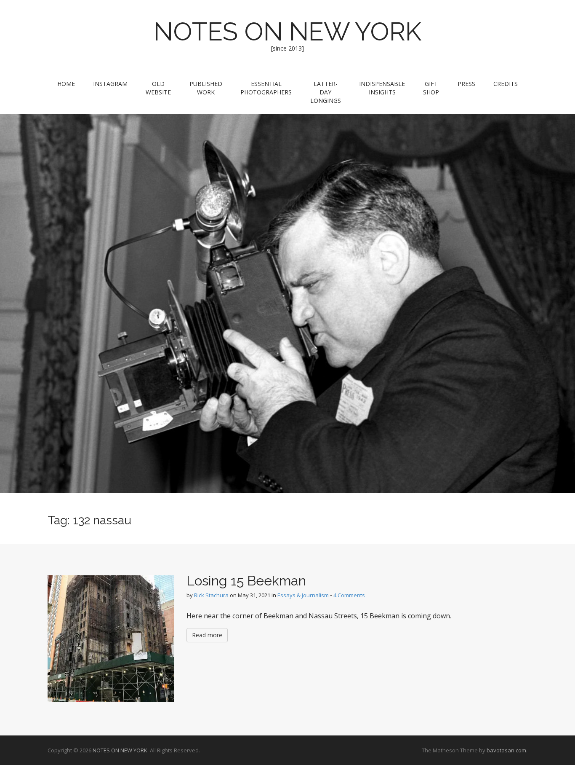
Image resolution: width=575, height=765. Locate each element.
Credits (505, 84)
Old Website (158, 88)
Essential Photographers (266, 88)
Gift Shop (431, 88)
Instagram (110, 84)
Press (466, 84)
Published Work (205, 88)
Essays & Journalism (303, 595)
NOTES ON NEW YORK (287, 31)
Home (66, 84)
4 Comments (349, 595)
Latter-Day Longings (325, 92)
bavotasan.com (506, 750)
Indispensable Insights (382, 88)
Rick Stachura (211, 595)
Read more (207, 635)
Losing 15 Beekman (246, 580)
